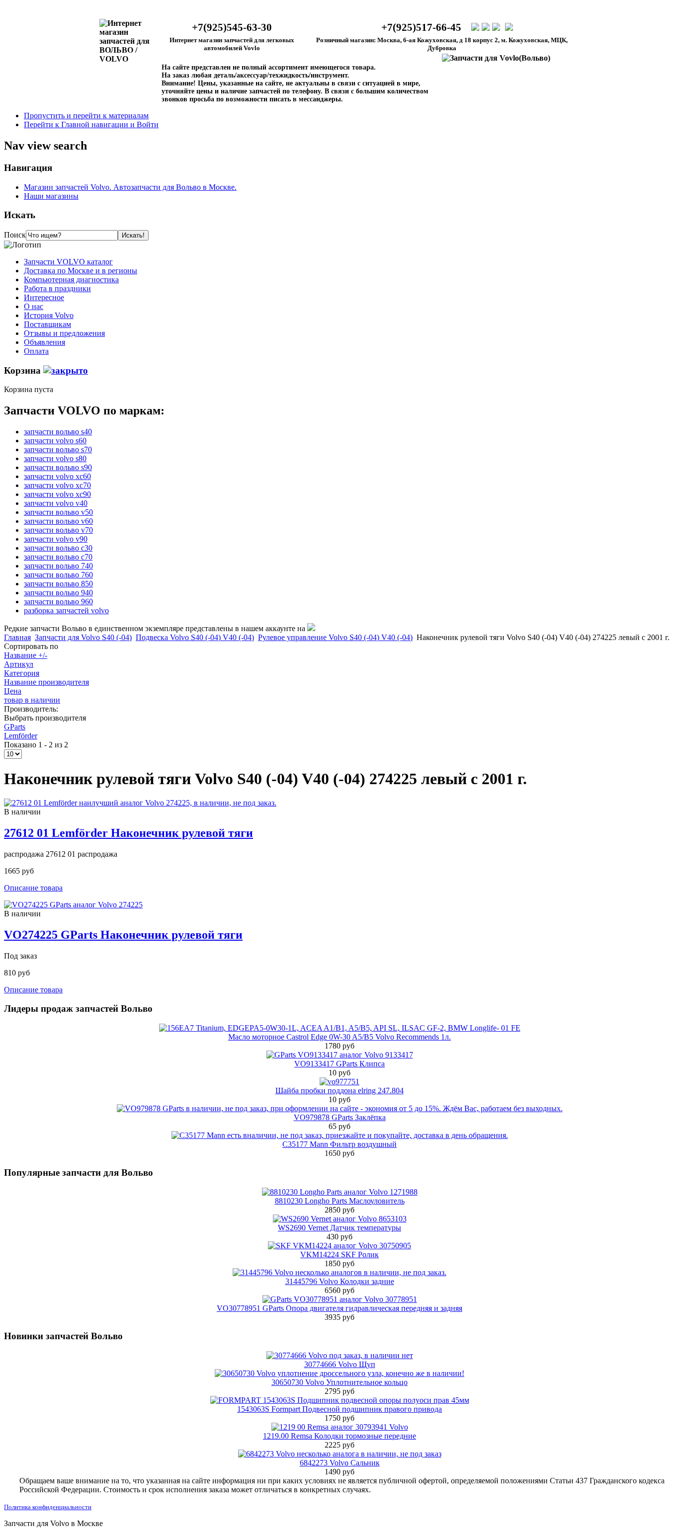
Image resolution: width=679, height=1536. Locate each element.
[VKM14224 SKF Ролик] (339, 1245)
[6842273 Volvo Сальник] (339, 1454)
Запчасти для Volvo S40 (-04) (83, 637)
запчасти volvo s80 (55, 458)
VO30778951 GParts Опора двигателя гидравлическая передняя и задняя (339, 1308)
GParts (14, 727)
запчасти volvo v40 (55, 503)
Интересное (44, 297)
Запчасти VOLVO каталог (68, 261)
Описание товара (33, 888)
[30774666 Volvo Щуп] (339, 1355)
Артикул (18, 664)
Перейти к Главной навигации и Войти (91, 124)
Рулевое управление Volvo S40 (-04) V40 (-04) (335, 637)
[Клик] (65, 370)
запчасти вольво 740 (58, 566)
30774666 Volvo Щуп (339, 1364)
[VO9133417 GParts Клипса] (339, 1055)
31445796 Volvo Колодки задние (339, 1281)
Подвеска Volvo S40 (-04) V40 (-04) (195, 637)
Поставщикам (47, 324)
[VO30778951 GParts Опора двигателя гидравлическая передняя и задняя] (339, 1299)
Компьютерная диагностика (71, 279)
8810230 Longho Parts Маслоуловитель (340, 1201)
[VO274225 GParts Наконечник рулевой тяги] (73, 904)
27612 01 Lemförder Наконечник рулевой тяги (128, 832)
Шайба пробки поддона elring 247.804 (339, 1090)
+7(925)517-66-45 (421, 27)
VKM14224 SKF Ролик (339, 1254)
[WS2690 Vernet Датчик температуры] (340, 1218)
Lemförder (20, 735)
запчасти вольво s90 (58, 467)
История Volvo (49, 315)
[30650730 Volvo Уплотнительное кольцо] (339, 1373)
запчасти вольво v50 (58, 512)
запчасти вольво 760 (58, 574)
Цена (12, 691)
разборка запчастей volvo (66, 610)
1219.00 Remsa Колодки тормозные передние (339, 1436)
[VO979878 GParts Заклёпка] (340, 1108)
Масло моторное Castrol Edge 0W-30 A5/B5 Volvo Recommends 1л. (339, 1037)
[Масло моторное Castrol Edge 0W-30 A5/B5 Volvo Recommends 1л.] (339, 1028)
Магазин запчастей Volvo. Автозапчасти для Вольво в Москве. (130, 187)
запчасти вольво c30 (58, 548)
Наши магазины (51, 196)
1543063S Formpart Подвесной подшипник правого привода (339, 1409)
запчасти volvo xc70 (57, 485)
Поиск (15, 235)
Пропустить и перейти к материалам (86, 115)
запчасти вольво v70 (58, 530)
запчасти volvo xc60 (57, 476)
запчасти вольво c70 (58, 557)
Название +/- (25, 655)
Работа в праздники (57, 288)
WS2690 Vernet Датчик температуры (339, 1227)
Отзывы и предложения (64, 333)
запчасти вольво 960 (58, 601)
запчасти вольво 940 (58, 592)
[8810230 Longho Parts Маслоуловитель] (340, 1192)
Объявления (44, 342)
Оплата (36, 351)
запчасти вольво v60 (58, 521)
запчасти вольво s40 (58, 431)
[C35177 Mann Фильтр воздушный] (339, 1135)
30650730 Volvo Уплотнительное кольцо (339, 1382)
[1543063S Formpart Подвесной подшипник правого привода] (339, 1400)
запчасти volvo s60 (55, 440)
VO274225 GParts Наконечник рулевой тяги (123, 934)
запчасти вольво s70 (58, 449)
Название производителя (46, 682)
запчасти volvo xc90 (57, 494)
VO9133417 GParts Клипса (339, 1063)
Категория (21, 673)
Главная (17, 637)
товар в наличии (32, 700)
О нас (33, 306)
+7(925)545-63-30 (232, 27)
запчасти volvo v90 (55, 539)
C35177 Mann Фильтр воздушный (339, 1144)
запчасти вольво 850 (58, 583)
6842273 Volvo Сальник (340, 1462)
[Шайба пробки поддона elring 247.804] (339, 1081)
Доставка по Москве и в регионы (80, 270)
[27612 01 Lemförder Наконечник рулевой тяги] (140, 803)
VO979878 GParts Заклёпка (340, 1117)
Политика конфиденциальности (47, 1507)
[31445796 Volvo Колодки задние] (339, 1272)
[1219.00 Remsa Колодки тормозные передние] (339, 1427)
